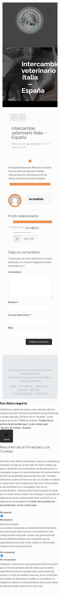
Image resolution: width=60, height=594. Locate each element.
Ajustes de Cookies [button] (11, 427)
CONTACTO (41, 393)
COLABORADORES (22, 393)
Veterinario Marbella (30, 381)
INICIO (13, 386)
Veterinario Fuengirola (20, 377)
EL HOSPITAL (26, 386)
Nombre (13, 302)
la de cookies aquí (38, 424)
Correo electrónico (19, 315)
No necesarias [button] (7, 552)
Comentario (15, 272)
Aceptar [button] (26, 427)
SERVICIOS (41, 386)
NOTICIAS (35, 390)
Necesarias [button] (6, 512)
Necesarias (6, 519)
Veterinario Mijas (42, 377)
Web (10, 327)
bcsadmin (35, 143)
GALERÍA (22, 390)
